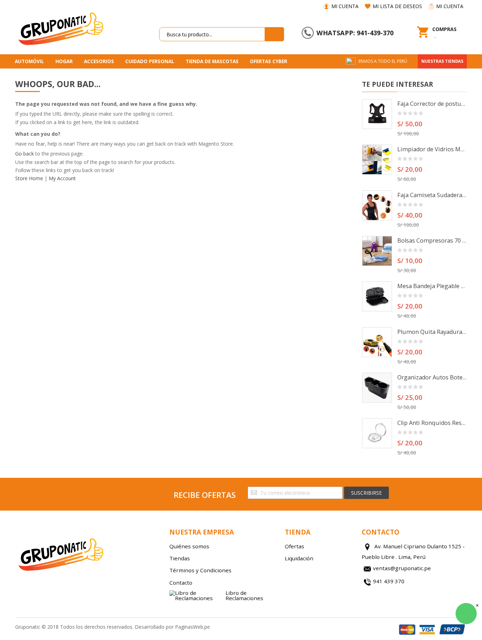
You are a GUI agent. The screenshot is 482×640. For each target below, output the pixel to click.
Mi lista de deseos (397, 6)
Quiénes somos (189, 546)
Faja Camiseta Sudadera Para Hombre (432, 195)
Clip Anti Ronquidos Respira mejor (432, 423)
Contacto (180, 582)
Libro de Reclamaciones (244, 596)
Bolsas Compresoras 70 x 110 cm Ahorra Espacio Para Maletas (432, 240)
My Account (62, 178)
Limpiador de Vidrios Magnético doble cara (432, 149)
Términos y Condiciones (200, 570)
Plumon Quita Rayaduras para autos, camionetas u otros (432, 332)
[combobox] (212, 34)
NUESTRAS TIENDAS (442, 61)
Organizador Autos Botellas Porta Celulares (432, 377)
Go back (24, 153)
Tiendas (179, 558)
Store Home (29, 178)
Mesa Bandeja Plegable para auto (432, 286)
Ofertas (294, 546)
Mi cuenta (345, 6)
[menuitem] (32, 61)
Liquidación (299, 558)
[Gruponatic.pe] (60, 27)
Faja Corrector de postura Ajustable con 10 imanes (432, 104)
